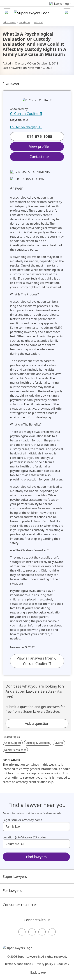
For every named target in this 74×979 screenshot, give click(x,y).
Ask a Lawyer (9, 22)
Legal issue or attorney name (22, 820)
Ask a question (37, 723)
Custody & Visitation (38, 742)
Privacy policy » (45, 964)
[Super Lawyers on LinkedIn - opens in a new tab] (52, 931)
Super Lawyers (15, 876)
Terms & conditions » (19, 964)
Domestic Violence (15, 750)
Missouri (38, 22)
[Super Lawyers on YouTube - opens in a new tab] (42, 931)
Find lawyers (36, 856)
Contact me (39, 156)
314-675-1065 (39, 136)
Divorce (58, 742)
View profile (39, 146)
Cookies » (63, 964)
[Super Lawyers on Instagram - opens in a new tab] (32, 931)
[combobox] (36, 826)
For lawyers (12, 890)
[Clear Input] (65, 826)
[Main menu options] (7, 12)
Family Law (24, 22)
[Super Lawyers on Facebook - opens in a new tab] (22, 931)
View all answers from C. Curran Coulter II (37, 661)
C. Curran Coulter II (26, 113)
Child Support (12, 742)
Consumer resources (20, 904)
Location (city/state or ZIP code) (24, 837)
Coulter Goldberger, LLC (26, 127)
